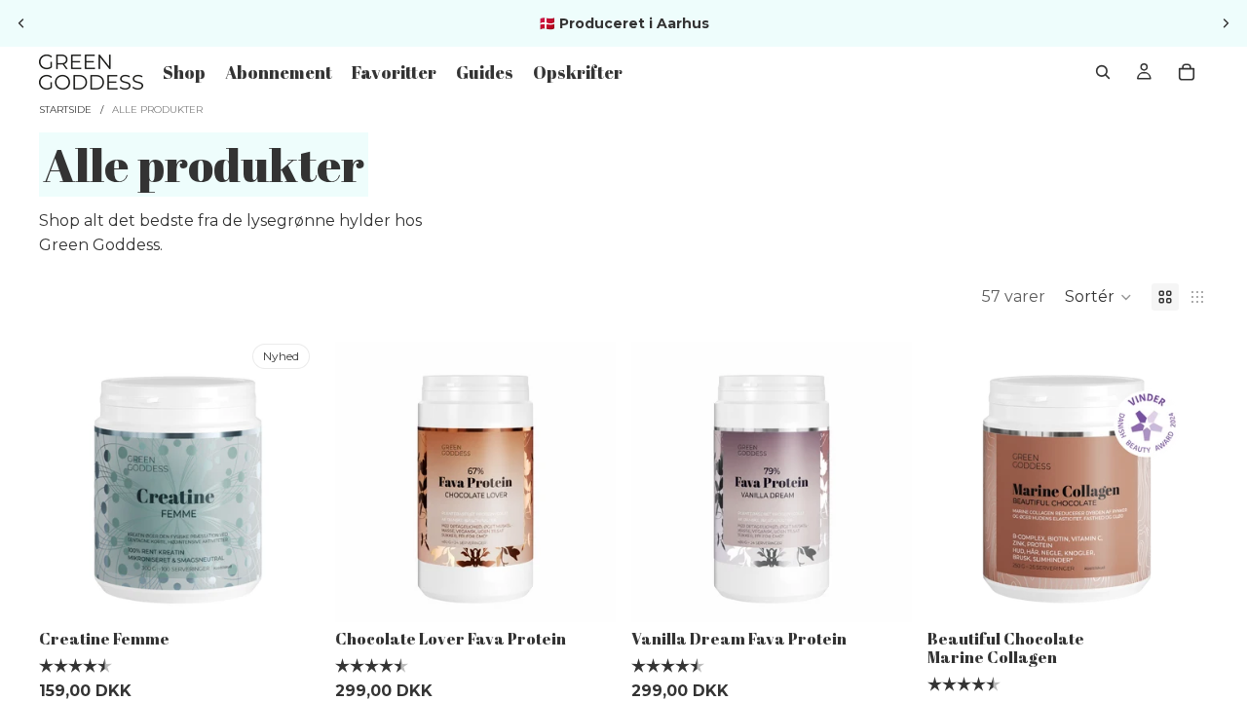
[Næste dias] (1225, 23)
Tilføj (306, 591)
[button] (1098, 297)
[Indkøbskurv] (1186, 72)
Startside (65, 109)
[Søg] (1102, 72)
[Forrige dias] (21, 23)
